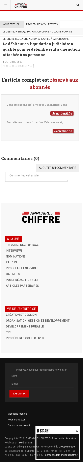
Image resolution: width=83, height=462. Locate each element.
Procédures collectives (42, 24)
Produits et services (22, 268)
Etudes (11, 262)
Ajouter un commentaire (57, 167)
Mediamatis (25, 442)
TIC (8, 332)
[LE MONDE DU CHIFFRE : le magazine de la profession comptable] (21, 5)
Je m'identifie (62, 113)
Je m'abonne (63, 131)
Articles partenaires (22, 285)
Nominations (16, 256)
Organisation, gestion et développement (38, 320)
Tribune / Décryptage (22, 244)
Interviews (14, 250)
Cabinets (13, 274)
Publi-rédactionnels (22, 280)
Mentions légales (17, 413)
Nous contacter (16, 419)
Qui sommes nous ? (19, 425)
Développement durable (25, 326)
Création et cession (21, 314)
